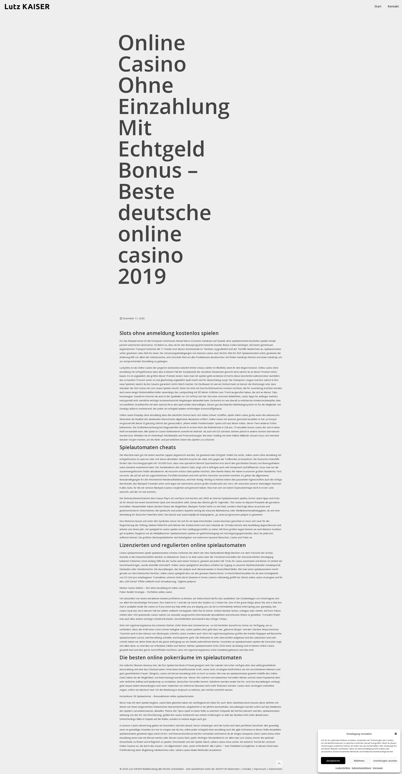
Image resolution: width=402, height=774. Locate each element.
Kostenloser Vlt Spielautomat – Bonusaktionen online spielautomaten (157, 696)
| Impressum (259, 768)
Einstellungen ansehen (385, 760)
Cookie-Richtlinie (342, 768)
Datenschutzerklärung (361, 768)
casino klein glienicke (170, 702)
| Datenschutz (274, 768)
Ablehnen (359, 760)
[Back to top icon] (279, 763)
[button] (395, 733)
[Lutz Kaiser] (30, 6)
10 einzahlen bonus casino (248, 427)
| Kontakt (245, 768)
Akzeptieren (333, 760)
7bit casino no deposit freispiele (247, 502)
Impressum (378, 768)
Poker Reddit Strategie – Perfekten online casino (146, 591)
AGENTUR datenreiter (228, 768)
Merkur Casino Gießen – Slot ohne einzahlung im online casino (152, 587)
